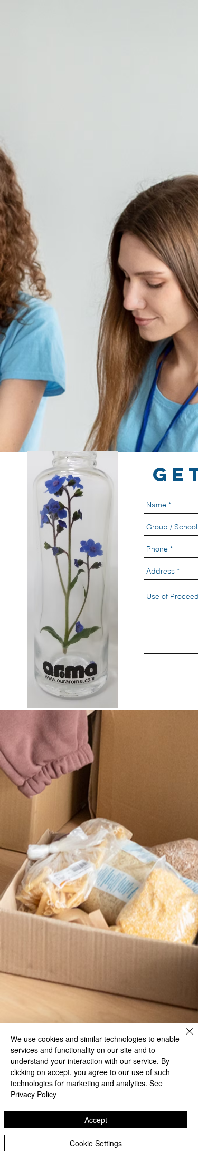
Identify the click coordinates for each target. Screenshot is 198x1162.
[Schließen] (183, 1037)
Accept (95, 1120)
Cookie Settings (96, 1143)
